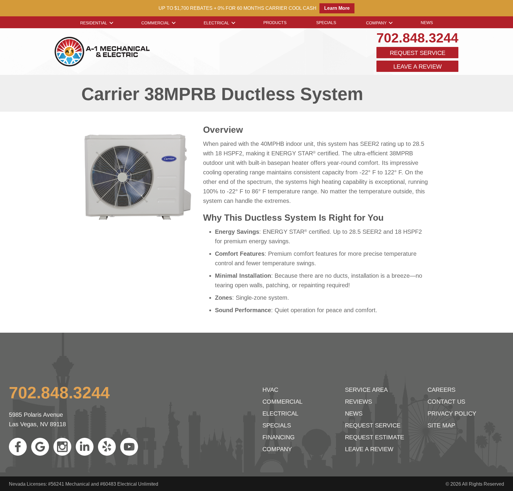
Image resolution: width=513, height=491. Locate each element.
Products (274, 22)
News (427, 22)
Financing (278, 437)
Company (376, 22)
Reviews (358, 401)
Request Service (417, 53)
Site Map (441, 425)
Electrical (216, 22)
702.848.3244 (417, 38)
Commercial (155, 22)
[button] (111, 23)
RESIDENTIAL (93, 22)
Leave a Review (417, 66)
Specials (326, 22)
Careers (441, 389)
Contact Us (446, 401)
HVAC (270, 389)
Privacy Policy (452, 413)
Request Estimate (374, 437)
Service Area (366, 389)
